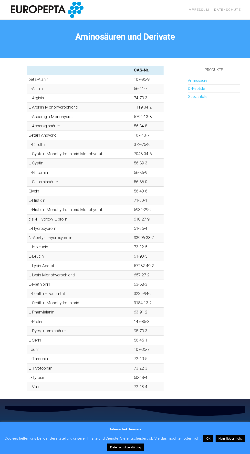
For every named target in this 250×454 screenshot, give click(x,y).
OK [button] (208, 438)
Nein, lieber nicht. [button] (230, 438)
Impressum (198, 9)
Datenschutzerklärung (125, 447)
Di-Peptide (196, 88)
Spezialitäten (198, 96)
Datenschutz (227, 9)
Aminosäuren (198, 80)
